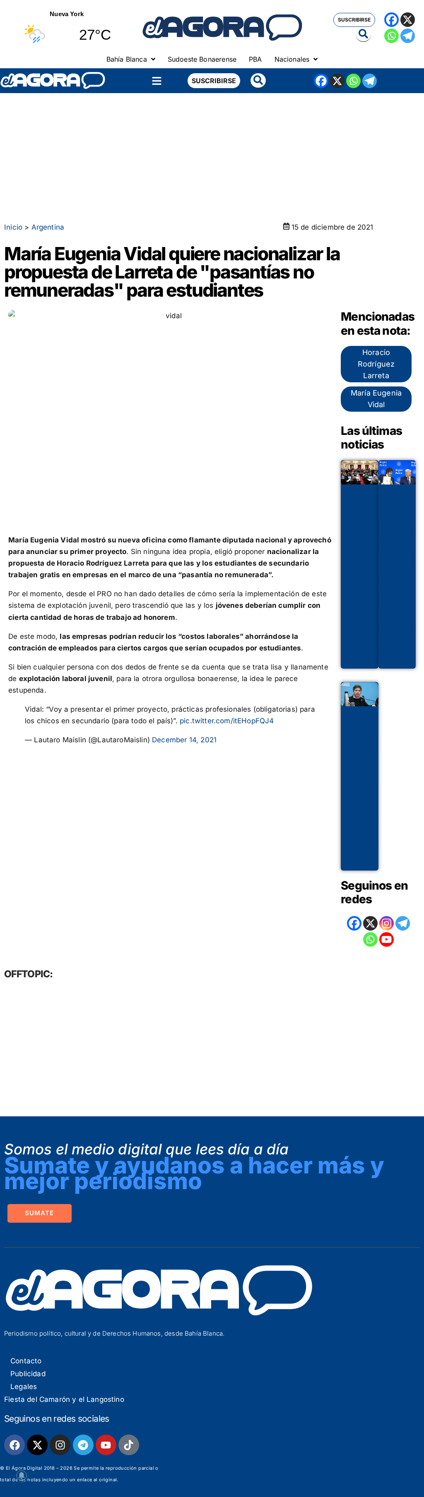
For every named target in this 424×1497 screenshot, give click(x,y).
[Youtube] (106, 1445)
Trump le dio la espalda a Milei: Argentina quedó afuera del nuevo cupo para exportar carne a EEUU (403, 579)
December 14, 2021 (184, 740)
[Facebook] (391, 19)
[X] (407, 19)
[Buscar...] (363, 34)
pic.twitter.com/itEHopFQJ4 (227, 721)
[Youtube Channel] (386, 939)
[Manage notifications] (21, 1475)
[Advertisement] (212, 155)
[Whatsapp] (391, 36)
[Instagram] (386, 923)
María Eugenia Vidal (376, 399)
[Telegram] (407, 36)
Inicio (13, 227)
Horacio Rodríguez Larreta (376, 364)
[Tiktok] (128, 1445)
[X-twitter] (37, 1445)
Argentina (48, 227)
